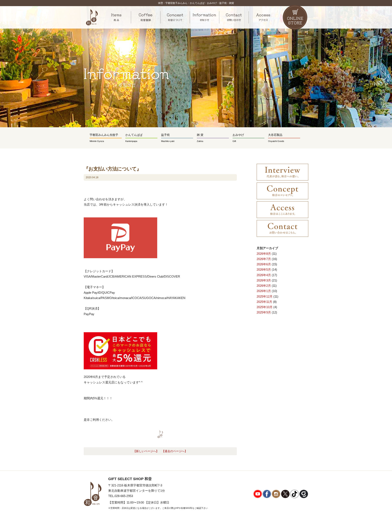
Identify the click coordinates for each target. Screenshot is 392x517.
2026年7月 (264, 259)
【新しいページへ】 (146, 451)
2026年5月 (264, 269)
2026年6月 (264, 264)
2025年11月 (264, 301)
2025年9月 (264, 312)
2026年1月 (264, 291)
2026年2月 (264, 285)
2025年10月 (265, 307)
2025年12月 (265, 296)
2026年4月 (264, 275)
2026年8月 (264, 253)
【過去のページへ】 (174, 451)
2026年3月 (264, 280)
